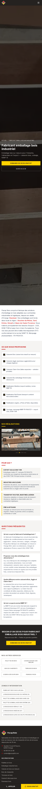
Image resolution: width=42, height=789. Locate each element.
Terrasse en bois (7, 775)
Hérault (10, 323)
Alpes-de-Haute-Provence (25, 323)
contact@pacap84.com (11, 753)
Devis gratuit (32, 786)
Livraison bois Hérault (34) (12, 706)
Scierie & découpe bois (9, 778)
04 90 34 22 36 (21, 169)
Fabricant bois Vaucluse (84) (13, 690)
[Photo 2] (17, 452)
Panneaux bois (6, 781)
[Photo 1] (16, 452)
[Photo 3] (19, 452)
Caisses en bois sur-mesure (10, 769)
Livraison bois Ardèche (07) (12, 710)
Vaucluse (12, 318)
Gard (35, 320)
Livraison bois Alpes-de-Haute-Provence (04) (19, 715)
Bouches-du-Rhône (25, 320)
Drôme (4, 323)
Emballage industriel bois (9, 766)
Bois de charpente (7, 772)
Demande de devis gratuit (21, 163)
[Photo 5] (22, 452)
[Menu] (38, 3)
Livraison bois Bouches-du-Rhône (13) (16, 694)
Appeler (11, 786)
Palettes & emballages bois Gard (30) (16, 698)
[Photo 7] (25, 452)
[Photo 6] (24, 452)
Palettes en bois (7, 763)
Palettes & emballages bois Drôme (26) (16, 702)
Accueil (4, 140)
